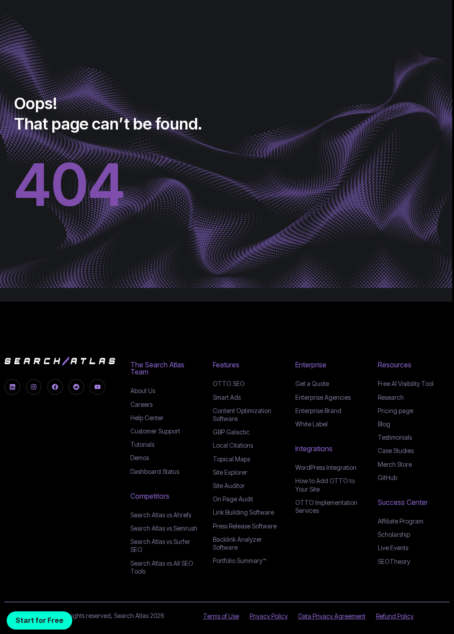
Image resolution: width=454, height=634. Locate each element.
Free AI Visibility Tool (406, 383)
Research (391, 397)
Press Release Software (245, 526)
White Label (311, 424)
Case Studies (396, 450)
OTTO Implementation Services (326, 506)
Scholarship (394, 534)
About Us (142, 390)
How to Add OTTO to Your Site (325, 484)
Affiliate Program (400, 521)
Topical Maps (231, 459)
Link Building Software (243, 512)
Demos (139, 457)
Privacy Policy (269, 616)
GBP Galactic (231, 432)
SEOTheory (394, 561)
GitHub (387, 477)
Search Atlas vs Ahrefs (160, 515)
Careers (141, 404)
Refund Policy (395, 616)
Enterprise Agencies (323, 397)
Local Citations (233, 445)
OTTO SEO (229, 383)
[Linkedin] (12, 387)
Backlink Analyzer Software (237, 543)
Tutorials (142, 444)
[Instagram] (34, 387)
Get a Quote (312, 383)
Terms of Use (221, 616)
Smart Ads (227, 397)
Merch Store (395, 464)
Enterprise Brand (318, 410)
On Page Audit (233, 499)
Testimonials (395, 437)
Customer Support (155, 431)
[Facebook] (55, 387)
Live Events (393, 547)
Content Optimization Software (242, 414)
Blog (384, 424)
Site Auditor (229, 485)
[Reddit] (76, 387)
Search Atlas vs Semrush (163, 528)
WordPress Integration (325, 467)
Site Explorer (230, 472)
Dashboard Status (154, 471)
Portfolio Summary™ (239, 560)
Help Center (147, 417)
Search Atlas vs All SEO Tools (161, 567)
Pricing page (395, 410)
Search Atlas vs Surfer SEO (160, 545)
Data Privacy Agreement (331, 616)
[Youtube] (98, 387)
